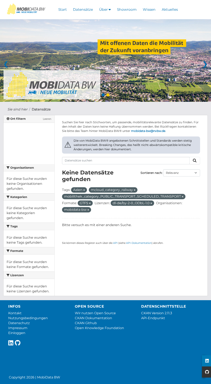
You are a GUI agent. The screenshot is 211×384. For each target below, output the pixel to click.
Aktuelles (170, 9)
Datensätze (83, 9)
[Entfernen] (84, 190)
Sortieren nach (151, 173)
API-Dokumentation (139, 242)
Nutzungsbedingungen (28, 318)
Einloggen (16, 333)
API (115, 242)
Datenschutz (19, 323)
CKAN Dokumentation (93, 318)
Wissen (149, 9)
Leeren (47, 118)
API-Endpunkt (153, 318)
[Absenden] (194, 160)
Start (62, 9)
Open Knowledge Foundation (99, 328)
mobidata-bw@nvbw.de (148, 131)
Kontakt (15, 313)
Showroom (127, 9)
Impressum (17, 328)
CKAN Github (86, 323)
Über (104, 9)
